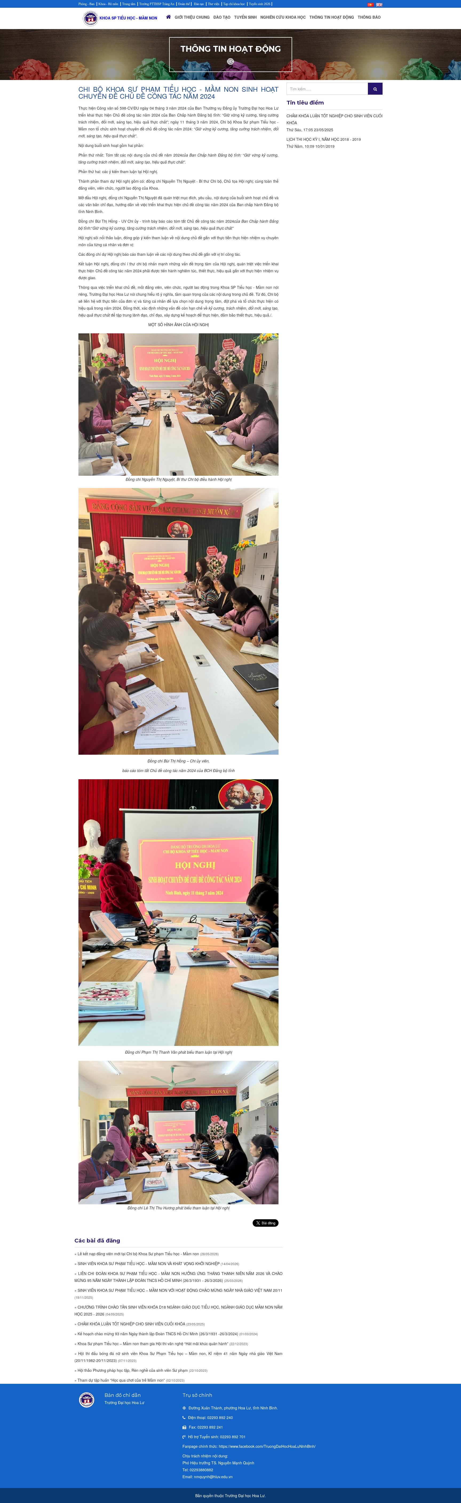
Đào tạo (199, 4)
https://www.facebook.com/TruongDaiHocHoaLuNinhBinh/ (267, 1446)
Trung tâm (128, 4)
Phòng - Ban (86, 4)
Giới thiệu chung (192, 17)
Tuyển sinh (245, 17)
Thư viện (213, 4)
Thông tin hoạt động (331, 17)
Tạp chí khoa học (234, 4)
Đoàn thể (184, 4)
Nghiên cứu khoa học (283, 17)
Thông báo (369, 17)
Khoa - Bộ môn (108, 4)
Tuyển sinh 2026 (259, 4)
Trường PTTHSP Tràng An (156, 4)
